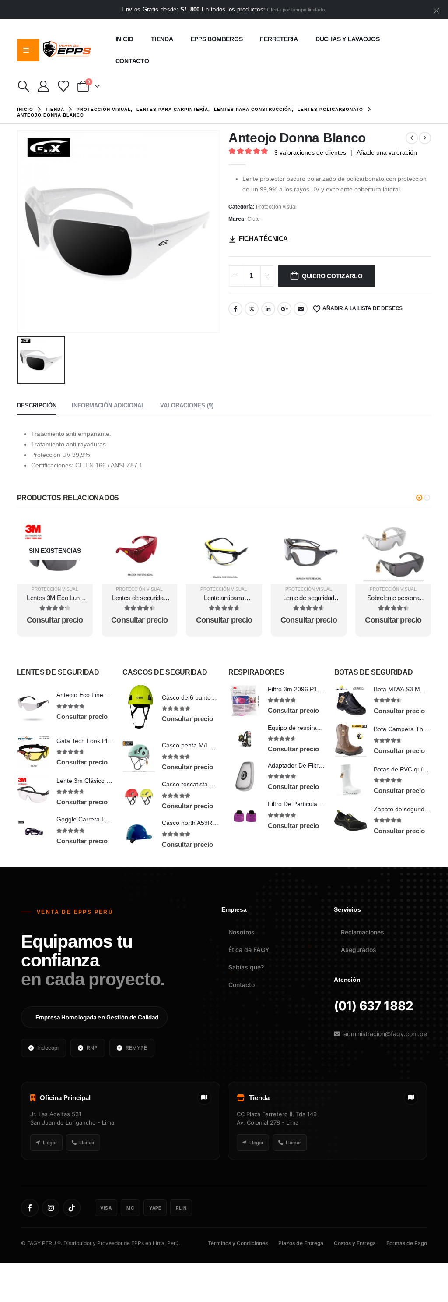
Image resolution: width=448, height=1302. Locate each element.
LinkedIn (268, 309)
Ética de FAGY (249, 949)
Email (301, 309)
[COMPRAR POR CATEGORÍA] (26, 50)
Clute (253, 219)
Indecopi (48, 1047)
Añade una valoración (387, 152)
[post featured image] (33, 706)
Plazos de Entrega (300, 1243)
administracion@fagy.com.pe (385, 1033)
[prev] (412, 138)
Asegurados (358, 949)
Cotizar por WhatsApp (54, 525)
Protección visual (276, 207)
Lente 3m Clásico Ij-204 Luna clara (104, 780)
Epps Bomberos (217, 38)
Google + (284, 309)
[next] (425, 138)
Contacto (132, 60)
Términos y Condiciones (238, 1243)
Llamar (86, 1142)
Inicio (125, 38)
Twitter (252, 309)
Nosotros (241, 932)
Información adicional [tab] (108, 405)
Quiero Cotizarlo (332, 276)
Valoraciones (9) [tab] (187, 405)
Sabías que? (246, 967)
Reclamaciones (362, 932)
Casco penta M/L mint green (201, 745)
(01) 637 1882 (373, 1006)
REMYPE (136, 1047)
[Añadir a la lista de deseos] (77, 553)
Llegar (50, 1142)
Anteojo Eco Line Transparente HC (104, 694)
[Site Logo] (67, 50)
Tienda (162, 38)
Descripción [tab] (36, 405)
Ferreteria (279, 38)
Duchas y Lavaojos (347, 38)
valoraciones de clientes (310, 152)
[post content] (55, 551)
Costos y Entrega (355, 1243)
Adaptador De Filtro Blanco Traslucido (320, 765)
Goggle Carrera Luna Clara (94, 819)
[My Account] (43, 86)
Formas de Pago (406, 1243)
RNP (92, 1047)
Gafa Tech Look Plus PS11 (93, 740)
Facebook (235, 309)
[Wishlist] (63, 86)
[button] (24, 86)
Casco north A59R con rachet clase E (213, 822)
